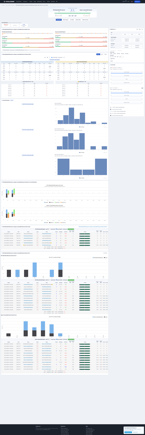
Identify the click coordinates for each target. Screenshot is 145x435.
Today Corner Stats (89, 432)
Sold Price (112, 52)
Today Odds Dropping (89, 431)
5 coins (114, 53)
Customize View (71, 229)
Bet (137, 29)
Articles (48, 1)
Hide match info (113, 50)
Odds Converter (85, 19)
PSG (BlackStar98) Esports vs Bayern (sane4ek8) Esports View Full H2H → (93, 226)
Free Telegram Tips (89, 428)
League (35, 1)
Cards (106, 54)
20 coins (126, 53)
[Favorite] (94, 8)
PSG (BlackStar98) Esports (59, 10)
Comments (53, 1)
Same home (53, 229)
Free (111, 53)
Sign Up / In (137, 1)
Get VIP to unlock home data (28, 104)
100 (115, 56)
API (56, 1)
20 (110, 56)
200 (117, 56)
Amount (111, 55)
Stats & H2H (59, 19)
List (142, 29)
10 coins (118, 53)
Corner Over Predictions (65, 432)
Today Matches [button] (18, 1)
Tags (112, 58)
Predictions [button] (25, 1)
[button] (132, 2)
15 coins (122, 53)
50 (112, 56)
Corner (98, 54)
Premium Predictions (64, 428)
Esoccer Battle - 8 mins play (57, 57)
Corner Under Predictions (65, 434)
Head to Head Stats (89, 434)
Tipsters (30, 1)
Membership (39, 1)
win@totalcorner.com (46, 429)
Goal (102, 54)
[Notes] (95, 8)
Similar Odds (78, 19)
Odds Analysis (65, 19)
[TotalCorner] (9, 1)
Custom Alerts (135, 432)
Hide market (120, 50)
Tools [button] (44, 1)
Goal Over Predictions (64, 431)
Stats (140, 29)
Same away (53, 339)
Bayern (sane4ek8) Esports (86, 10)
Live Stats (72, 19)
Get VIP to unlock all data (55, 59)
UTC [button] (128, 1)
